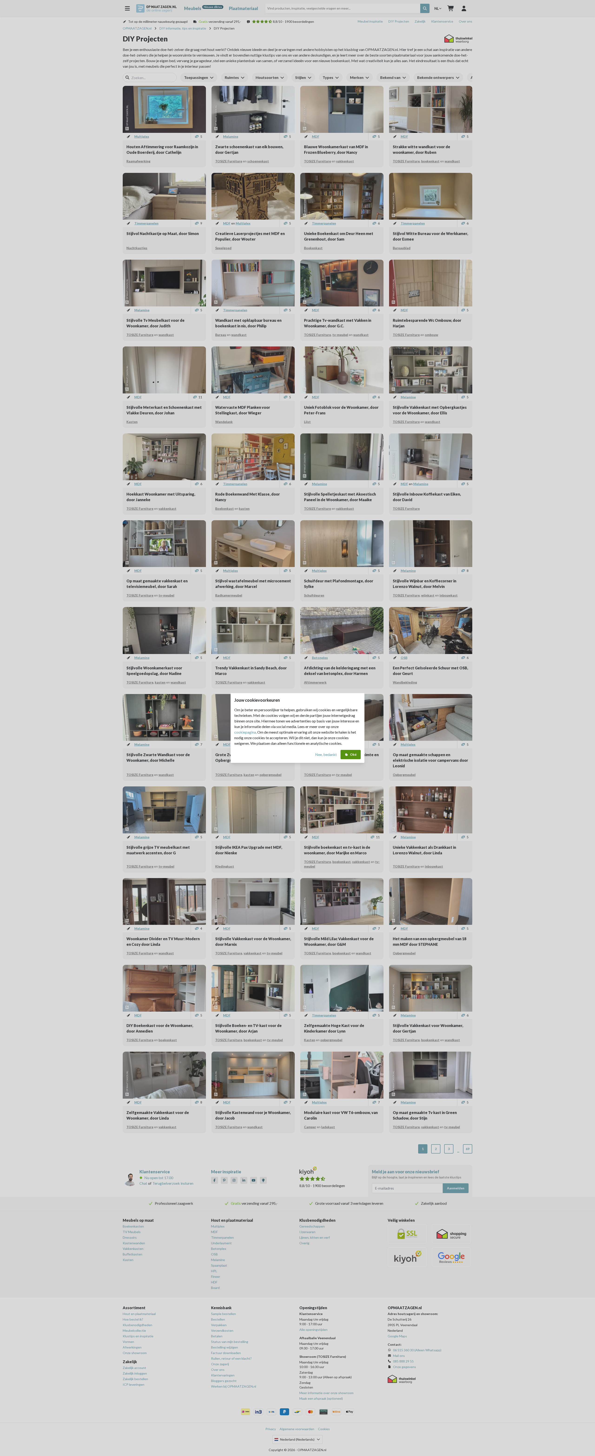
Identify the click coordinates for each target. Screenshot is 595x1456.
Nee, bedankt (326, 754)
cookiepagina (245, 732)
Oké (353, 754)
